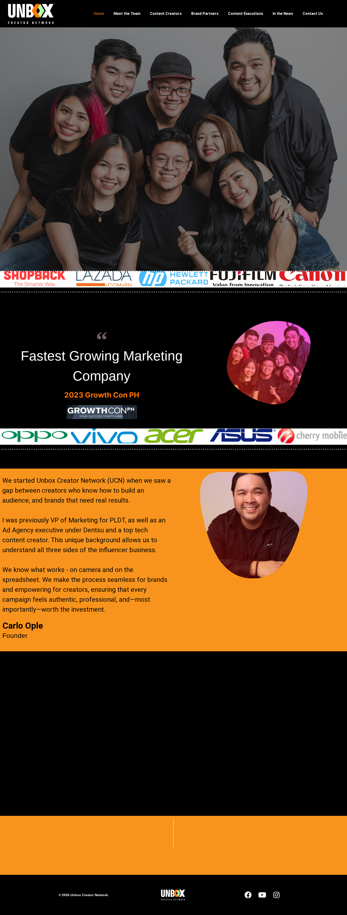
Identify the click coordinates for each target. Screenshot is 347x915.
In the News (283, 13)
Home (99, 13)
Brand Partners (205, 13)
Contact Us (313, 13)
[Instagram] (276, 895)
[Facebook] (248, 895)
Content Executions (245, 13)
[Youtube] (262, 895)
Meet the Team (127, 13)
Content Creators (166, 13)
